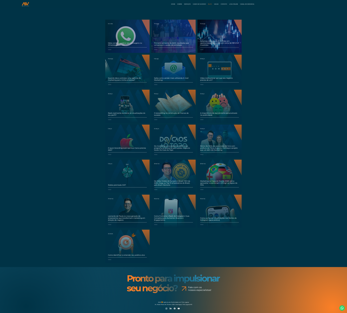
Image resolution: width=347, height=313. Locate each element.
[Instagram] (166, 297)
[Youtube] (179, 297)
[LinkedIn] (170, 297)
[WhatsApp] (342, 308)
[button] (224, 4)
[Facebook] (175, 297)
